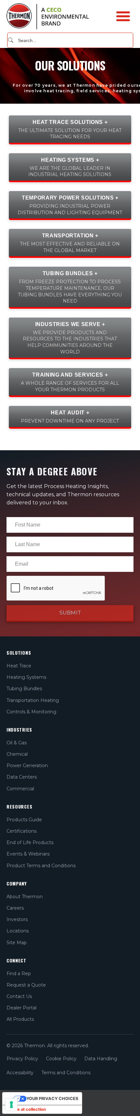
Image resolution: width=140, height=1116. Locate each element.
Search (10, 40)
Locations (18, 931)
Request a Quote (26, 985)
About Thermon (25, 897)
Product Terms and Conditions (41, 866)
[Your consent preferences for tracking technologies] (11, 1104)
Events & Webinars (28, 854)
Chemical (17, 754)
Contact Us (19, 996)
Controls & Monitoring (31, 712)
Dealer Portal (21, 1008)
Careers (15, 908)
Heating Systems (26, 677)
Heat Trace (19, 666)
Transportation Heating (33, 700)
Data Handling (100, 1059)
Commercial (20, 789)
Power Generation (27, 765)
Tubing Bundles (24, 689)
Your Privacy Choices (52, 1098)
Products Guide (24, 820)
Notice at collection (26, 1109)
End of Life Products (30, 842)
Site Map (17, 942)
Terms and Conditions (66, 1073)
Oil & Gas (17, 743)
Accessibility (20, 1073)
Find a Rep (19, 973)
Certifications (21, 831)
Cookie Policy (61, 1059)
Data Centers (22, 777)
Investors (17, 919)
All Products (20, 1019)
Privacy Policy (22, 1059)
